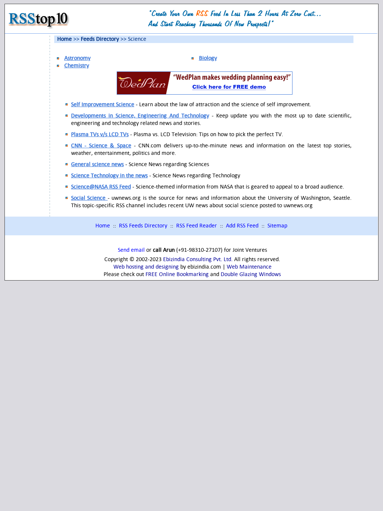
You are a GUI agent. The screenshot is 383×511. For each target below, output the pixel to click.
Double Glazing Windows (251, 275)
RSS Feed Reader (196, 226)
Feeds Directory (100, 39)
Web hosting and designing (146, 267)
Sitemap (277, 226)
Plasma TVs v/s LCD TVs (100, 135)
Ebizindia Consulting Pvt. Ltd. (198, 260)
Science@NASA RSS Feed (101, 187)
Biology (208, 58)
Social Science (89, 198)
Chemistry (76, 66)
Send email (131, 250)
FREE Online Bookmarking (177, 275)
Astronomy (77, 58)
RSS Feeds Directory (143, 226)
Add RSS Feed (242, 226)
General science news (97, 165)
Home (64, 39)
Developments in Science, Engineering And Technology (140, 116)
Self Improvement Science (102, 105)
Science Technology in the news (109, 176)
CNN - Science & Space (101, 146)
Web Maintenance (249, 267)
